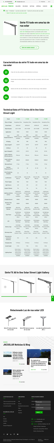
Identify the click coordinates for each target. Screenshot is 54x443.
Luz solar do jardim (7, 406)
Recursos (25, 6)
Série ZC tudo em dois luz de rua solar (10, 328)
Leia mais (22, 364)
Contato (45, 6)
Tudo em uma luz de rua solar (35, 11)
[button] (5, 287)
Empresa (38, 6)
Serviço (19, 403)
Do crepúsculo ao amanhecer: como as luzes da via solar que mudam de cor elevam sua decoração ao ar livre (39, 363)
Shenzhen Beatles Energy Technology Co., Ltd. (21, 439)
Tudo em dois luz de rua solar (9, 403)
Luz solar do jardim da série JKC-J (43, 328)
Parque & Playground (7, 425)
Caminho (5, 421)
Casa (6, 11)
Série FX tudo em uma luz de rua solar (17, 13)
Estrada (5, 418)
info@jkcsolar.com (21, 1)
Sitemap (40, 439)
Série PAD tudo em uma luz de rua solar (27, 328)
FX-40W (18, 119)
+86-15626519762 (8, 1)
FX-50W (27, 119)
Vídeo (19, 408)
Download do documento (23, 406)
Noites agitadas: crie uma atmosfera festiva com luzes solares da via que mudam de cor (18, 373)
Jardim (4, 423)
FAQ (19, 401)
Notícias (32, 6)
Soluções (18, 6)
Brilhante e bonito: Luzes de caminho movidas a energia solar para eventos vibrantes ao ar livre (18, 355)
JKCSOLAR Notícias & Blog (16, 344)
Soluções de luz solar (8, 411)
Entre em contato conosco (29, 48)
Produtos (10, 6)
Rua (4, 416)
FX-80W (45, 119)
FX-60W (36, 119)
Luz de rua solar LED (21, 11)
